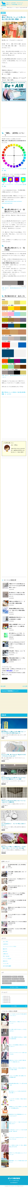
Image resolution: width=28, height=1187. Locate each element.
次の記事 (25, 686)
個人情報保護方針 (14, 1182)
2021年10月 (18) (6, 998)
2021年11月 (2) (6, 996)
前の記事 (3, 686)
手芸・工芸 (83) (6, 956)
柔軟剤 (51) (5, 961)
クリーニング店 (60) (7, 958)
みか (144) (21, 976)
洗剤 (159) (5, 951)
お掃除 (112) (5, 953)
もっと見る (14, 1006)
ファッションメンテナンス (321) (9, 946)
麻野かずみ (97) (15, 978)
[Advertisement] (13, 116)
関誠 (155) (15, 976)
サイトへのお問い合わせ (14, 1180)
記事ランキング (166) (7, 976)
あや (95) (21, 978)
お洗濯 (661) (5, 944)
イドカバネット (3, 7)
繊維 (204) (5, 948)
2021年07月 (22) (6, 1002)
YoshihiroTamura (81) (7, 983)
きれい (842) (5, 941)
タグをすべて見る (14, 987)
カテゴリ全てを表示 (7, 966)
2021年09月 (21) (6, 999)
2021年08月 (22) (6, 1000)
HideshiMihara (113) (6, 978)
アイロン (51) (5, 963)
